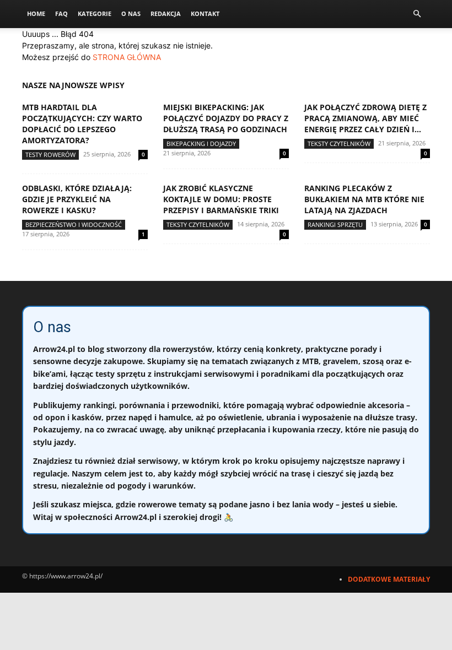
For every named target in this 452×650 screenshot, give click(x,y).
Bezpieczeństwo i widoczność (73, 224)
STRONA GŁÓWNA (127, 57)
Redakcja (165, 13)
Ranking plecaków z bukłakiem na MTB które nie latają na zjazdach (364, 199)
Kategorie (94, 13)
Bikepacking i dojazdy (201, 143)
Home (36, 13)
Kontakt (205, 13)
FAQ (61, 13)
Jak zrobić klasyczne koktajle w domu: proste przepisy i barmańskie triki (221, 199)
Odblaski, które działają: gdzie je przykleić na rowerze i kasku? (77, 199)
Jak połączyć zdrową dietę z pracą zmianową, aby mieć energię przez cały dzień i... (365, 118)
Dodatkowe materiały (389, 579)
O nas (131, 13)
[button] (416, 14)
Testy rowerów (50, 154)
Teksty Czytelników (339, 143)
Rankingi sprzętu (335, 224)
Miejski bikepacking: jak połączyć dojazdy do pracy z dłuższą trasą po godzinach (225, 118)
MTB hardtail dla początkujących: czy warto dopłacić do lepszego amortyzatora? (82, 123)
